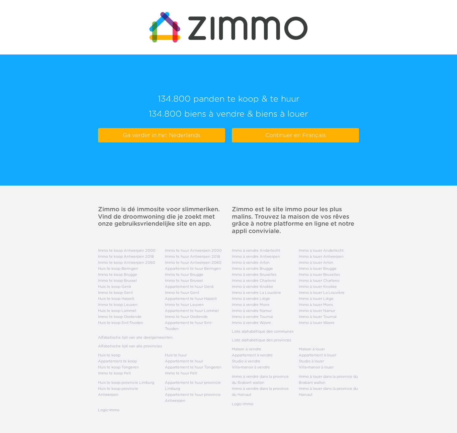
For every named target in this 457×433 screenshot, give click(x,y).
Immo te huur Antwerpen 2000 (193, 250)
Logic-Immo (108, 410)
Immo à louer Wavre (317, 322)
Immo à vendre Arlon (251, 262)
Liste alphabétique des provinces (261, 340)
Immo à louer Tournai (318, 316)
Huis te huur (176, 355)
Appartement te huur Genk (189, 286)
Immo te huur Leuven (184, 304)
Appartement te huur (184, 361)
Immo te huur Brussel (184, 280)
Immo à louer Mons (316, 304)
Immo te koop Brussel (117, 280)
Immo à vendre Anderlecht (256, 250)
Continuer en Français (295, 135)
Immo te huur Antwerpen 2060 (193, 262)
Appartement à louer (317, 355)
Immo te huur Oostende (186, 316)
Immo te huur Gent (182, 292)
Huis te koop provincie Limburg (126, 382)
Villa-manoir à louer (316, 367)
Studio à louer (311, 361)
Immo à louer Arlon (316, 262)
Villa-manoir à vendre (251, 367)
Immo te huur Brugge (184, 274)
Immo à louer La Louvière (322, 292)
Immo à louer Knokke (318, 286)
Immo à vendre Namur (252, 310)
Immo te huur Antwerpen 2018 (192, 256)
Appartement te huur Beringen (193, 268)
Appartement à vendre (252, 355)
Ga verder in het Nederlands (161, 135)
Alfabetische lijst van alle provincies (130, 346)
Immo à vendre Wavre (251, 322)
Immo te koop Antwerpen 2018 (126, 256)
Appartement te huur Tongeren (193, 367)
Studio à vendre (246, 361)
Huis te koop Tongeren (118, 367)
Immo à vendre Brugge (252, 268)
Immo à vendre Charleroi (254, 280)
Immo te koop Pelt (114, 373)
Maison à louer (312, 349)
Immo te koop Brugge (117, 274)
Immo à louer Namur (317, 310)
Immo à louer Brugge (318, 268)
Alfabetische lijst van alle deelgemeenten (135, 337)
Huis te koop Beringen (118, 268)
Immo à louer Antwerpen (321, 256)
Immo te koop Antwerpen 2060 (126, 262)
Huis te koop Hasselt (116, 298)
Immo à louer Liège (316, 298)
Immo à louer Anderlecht (321, 250)
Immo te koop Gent (115, 292)
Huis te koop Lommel (117, 310)
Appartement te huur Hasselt (191, 298)
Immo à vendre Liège (251, 298)
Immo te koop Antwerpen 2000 (127, 250)
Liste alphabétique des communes (262, 331)
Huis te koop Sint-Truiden (120, 322)
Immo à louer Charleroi (319, 280)
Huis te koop (109, 355)
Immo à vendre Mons (250, 304)
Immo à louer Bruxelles (319, 274)
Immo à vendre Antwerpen (256, 256)
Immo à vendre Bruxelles (254, 274)
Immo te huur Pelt (181, 373)
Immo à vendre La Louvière (256, 292)
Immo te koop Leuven (118, 304)
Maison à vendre (246, 349)
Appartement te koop (117, 361)
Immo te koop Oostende (120, 316)
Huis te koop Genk (114, 286)
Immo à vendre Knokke (252, 286)
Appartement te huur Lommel (192, 310)
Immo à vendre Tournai (252, 316)
